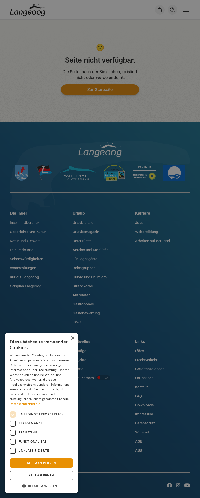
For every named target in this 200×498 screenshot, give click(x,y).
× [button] (72, 338)
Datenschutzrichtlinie (25, 404)
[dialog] (41, 413)
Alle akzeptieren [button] (41, 463)
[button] (41, 485)
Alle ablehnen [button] (41, 475)
